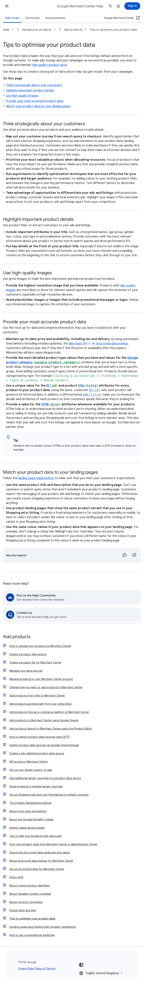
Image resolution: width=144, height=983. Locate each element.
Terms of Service (45, 968)
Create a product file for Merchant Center (35, 662)
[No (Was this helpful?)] (134, 555)
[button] (6, 6)
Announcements (55, 18)
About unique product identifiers (29, 885)
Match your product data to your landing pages (38, 106)
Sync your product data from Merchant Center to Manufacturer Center (53, 844)
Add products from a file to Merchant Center (37, 695)
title (88, 385)
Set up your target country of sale (30, 770)
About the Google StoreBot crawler (31, 819)
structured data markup (112, 343)
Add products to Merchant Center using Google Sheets (43, 720)
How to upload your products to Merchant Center (40, 646)
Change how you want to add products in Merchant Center (45, 687)
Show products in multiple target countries (35, 786)
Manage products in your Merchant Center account (41, 679)
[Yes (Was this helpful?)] (124, 555)
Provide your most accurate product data (34, 101)
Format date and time (22, 910)
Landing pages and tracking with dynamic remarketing (42, 927)
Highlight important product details (30, 90)
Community (32, 18)
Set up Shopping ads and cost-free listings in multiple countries (48, 794)
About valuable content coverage (30, 894)
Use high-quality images (22, 96)
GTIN (51, 404)
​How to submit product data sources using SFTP (39, 737)
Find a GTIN (16, 877)
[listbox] (101, 973)
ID (52, 385)
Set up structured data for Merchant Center (36, 869)
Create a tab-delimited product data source (36, 753)
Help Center (12, 18)
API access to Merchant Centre (28, 761)
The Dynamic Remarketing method (30, 803)
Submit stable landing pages (27, 827)
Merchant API (78, 343)
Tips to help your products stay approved (35, 836)
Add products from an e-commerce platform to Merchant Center (49, 712)
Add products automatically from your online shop (40, 704)
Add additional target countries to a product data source (45, 778)
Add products (73, 29)
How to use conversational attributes (32, 935)
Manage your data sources (25, 670)
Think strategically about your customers (34, 85)
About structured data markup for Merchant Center (41, 860)
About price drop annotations (27, 811)
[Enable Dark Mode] (81, 964)
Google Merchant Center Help (80, 6)
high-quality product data (49, 65)
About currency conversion (26, 902)
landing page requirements (36, 478)
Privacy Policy (26, 968)
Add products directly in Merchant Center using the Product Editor (50, 728)
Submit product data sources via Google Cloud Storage (44, 745)
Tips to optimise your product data (113, 29)
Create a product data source (28, 654)
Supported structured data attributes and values (39, 852)
